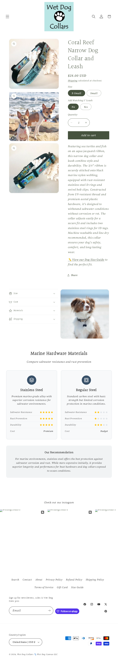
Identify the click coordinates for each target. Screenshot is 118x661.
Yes (86, 107)
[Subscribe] (49, 610)
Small (94, 93)
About (38, 579)
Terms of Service (43, 587)
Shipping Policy (95, 579)
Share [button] (74, 275)
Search (15, 579)
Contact (27, 579)
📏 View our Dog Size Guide (86, 260)
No (73, 107)
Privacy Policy (54, 579)
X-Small (76, 93)
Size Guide (77, 587)
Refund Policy (74, 579)
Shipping (72, 80)
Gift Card (62, 587)
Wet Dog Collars (25, 654)
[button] (7, 16)
